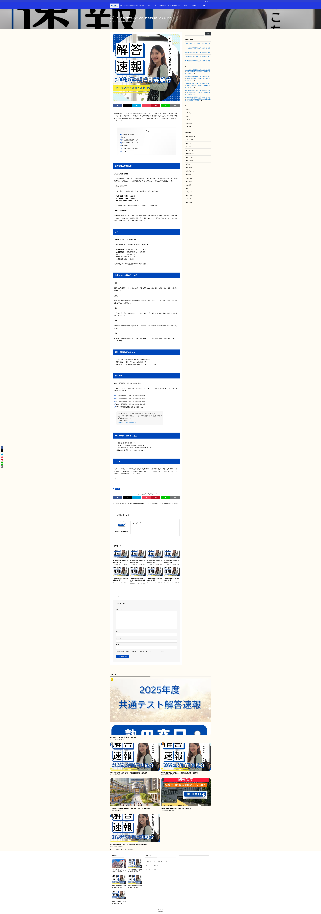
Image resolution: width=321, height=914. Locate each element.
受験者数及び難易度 (128, 134)
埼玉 (188, 164)
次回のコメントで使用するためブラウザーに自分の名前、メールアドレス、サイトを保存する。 (142, 651)
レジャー (189, 143)
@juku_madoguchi (121, 532)
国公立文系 (190, 157)
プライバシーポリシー (152, 865)
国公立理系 (190, 160)
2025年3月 (189, 113)
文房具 (189, 185)
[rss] (209, 1)
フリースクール (191, 139)
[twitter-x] (205, 1)
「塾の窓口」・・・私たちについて (156, 861)
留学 (188, 188)
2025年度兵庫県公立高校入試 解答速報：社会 (197, 48)
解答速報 (125, 145)
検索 (208, 33)
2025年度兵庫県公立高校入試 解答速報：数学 (197, 61)
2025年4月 (189, 109)
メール (118, 638)
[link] (134, 523)
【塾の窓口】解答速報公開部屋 (127, 422)
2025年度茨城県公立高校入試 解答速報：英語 (197, 70)
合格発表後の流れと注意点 (130, 148)
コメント (119, 609)
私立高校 (189, 195)
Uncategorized (191, 136)
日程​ (123, 137)
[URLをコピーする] (175, 105)
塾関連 (189, 174)
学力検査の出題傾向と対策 (130, 140)
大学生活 (189, 178)
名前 (118, 631)
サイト (117, 644)
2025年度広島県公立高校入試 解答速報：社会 (197, 90)
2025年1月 (189, 120)
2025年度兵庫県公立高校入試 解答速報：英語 (197, 56)
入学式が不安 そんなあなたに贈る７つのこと (197, 43)
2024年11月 (189, 127)
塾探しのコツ (190, 171)
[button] (117, 105)
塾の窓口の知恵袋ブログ (153, 869)
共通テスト (190, 150)
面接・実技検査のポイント (130, 143)
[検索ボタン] (204, 5)
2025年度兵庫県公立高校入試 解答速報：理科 (197, 52)
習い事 (189, 199)
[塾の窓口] (114, 6)
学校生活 (189, 181)
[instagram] (207, 1)
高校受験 (114, 21)
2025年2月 (189, 116)
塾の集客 (189, 167)
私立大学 (189, 192)
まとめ (124, 151)
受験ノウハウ (190, 153)
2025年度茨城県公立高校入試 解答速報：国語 (197, 83)
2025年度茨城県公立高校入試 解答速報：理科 (197, 76)
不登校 (189, 146)
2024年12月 (189, 123)
